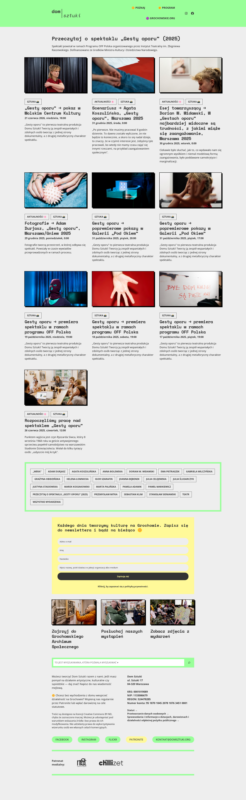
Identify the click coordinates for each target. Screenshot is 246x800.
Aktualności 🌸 (104, 101)
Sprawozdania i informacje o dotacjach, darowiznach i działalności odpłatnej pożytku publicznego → (158, 718)
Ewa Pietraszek (170, 471)
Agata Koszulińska (84, 471)
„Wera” (37, 471)
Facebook (62, 739)
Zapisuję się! (123, 576)
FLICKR (113, 739)
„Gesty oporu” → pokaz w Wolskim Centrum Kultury (52, 111)
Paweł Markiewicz (159, 486)
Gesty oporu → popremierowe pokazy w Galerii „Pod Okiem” (117, 228)
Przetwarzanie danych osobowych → (148, 713)
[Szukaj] (189, 662)
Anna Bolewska (113, 471)
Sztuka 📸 (33, 101)
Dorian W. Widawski (141, 471)
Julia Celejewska (156, 479)
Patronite (136, 739)
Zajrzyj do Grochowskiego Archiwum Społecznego (67, 639)
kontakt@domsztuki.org (173, 739)
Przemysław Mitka (105, 494)
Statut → (132, 710)
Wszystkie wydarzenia (47, 501)
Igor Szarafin (104, 479)
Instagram (88, 739)
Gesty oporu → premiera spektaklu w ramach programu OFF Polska (51, 326)
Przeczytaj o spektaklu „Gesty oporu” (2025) (60, 494)
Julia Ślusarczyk (183, 479)
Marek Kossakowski (77, 486)
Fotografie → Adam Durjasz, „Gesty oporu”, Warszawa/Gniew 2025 (52, 228)
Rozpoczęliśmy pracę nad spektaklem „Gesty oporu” (54, 423)
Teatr (185, 494)
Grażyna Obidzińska (47, 479)
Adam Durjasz (56, 471)
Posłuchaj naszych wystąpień (121, 633)
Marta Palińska (106, 486)
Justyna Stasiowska (45, 486)
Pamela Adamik (132, 486)
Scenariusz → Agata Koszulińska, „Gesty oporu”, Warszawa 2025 (117, 113)
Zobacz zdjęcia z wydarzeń (169, 633)
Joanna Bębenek (129, 479)
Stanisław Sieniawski (162, 494)
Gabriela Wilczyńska (199, 471)
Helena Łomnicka (78, 479)
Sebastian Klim (133, 494)
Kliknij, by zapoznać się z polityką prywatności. (123, 586)
